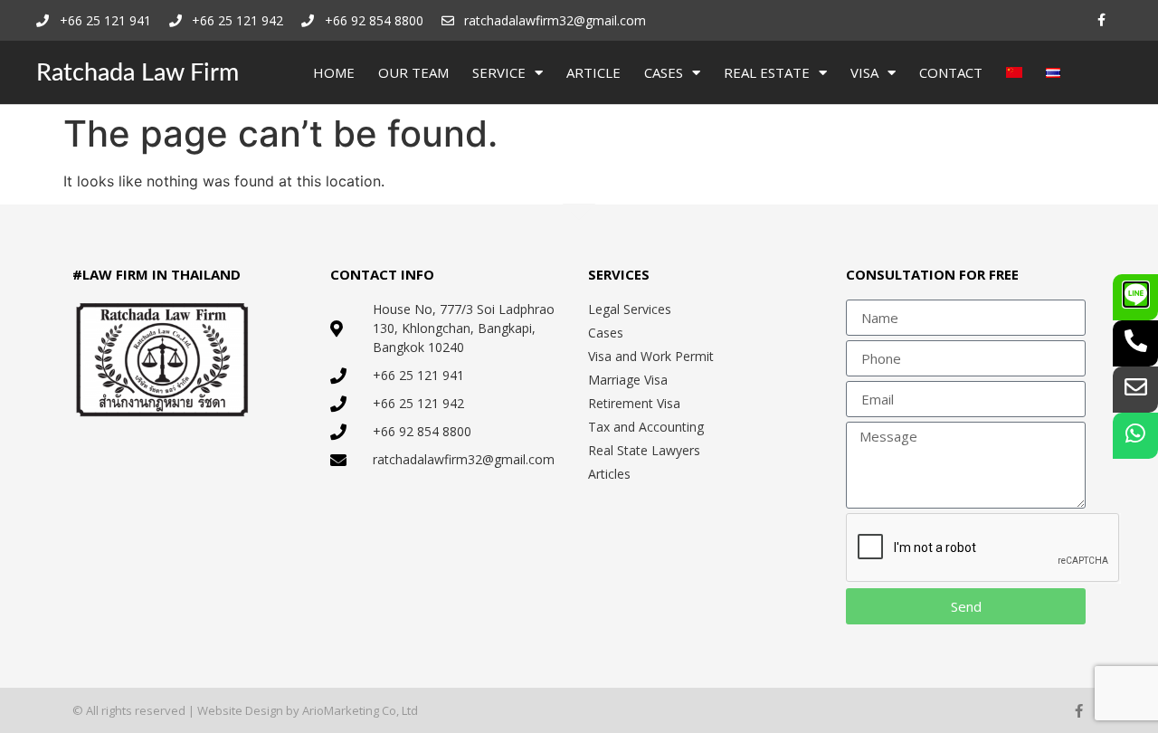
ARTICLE (593, 72)
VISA (864, 72)
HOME (334, 72)
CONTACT (950, 72)
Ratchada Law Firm (137, 73)
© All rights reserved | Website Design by (187, 710)
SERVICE (499, 72)
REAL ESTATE (767, 72)
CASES (663, 72)
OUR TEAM (413, 72)
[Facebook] (1101, 20)
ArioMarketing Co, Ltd (360, 710)
